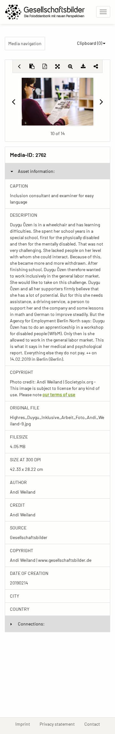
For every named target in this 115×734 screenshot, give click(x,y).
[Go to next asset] (101, 101)
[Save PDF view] (44, 66)
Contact (94, 724)
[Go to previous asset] (13, 101)
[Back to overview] (19, 66)
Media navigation (25, 43)
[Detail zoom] (70, 66)
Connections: (31, 623)
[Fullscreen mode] (57, 66)
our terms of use (58, 394)
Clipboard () (89, 43)
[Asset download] (83, 66)
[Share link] (95, 66)
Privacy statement (60, 724)
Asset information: (36, 171)
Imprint (25, 724)
